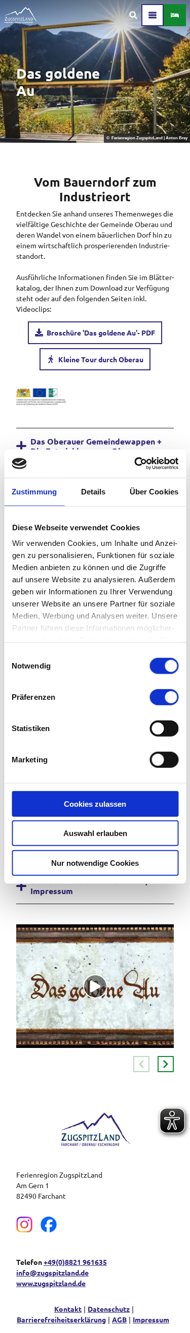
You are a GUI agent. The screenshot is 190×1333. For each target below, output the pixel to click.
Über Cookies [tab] (154, 491)
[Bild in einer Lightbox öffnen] (41, 397)
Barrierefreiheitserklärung (61, 1319)
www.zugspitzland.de (51, 1283)
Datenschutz (109, 1308)
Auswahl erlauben (95, 833)
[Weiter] (166, 1064)
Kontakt (68, 1308)
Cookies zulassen (95, 803)
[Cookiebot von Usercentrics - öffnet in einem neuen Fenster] (135, 463)
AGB (119, 1319)
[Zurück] (141, 1064)
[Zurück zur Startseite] (21, 15)
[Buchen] (175, 15)
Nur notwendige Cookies (95, 862)
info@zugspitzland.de (52, 1272)
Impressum (151, 1319)
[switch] (163, 697)
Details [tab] (93, 491)
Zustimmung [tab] (34, 491)
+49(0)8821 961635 (75, 1261)
